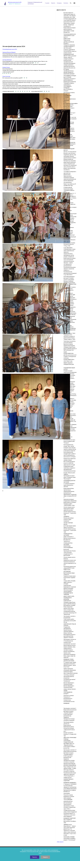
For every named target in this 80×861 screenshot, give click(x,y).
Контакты (66, 3)
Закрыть (45, 857)
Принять (34, 857)
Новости (53, 3)
